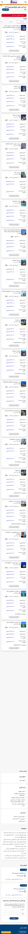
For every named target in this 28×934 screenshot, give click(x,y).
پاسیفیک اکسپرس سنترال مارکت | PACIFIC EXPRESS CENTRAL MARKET (11, 26)
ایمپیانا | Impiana (16, 260)
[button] (23, 932)
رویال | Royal (17, 87)
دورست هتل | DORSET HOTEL (13, 144)
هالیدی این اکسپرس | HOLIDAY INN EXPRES (11, 57)
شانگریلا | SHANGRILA (14, 439)
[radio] (26, 20)
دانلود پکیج (5, 9)
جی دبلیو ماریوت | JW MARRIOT (12, 563)
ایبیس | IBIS (17, 173)
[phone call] (2, 2)
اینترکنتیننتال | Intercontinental (12, 411)
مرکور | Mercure (16, 115)
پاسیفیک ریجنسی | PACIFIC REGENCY (11, 291)
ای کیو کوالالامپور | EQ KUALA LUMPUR (13, 533)
